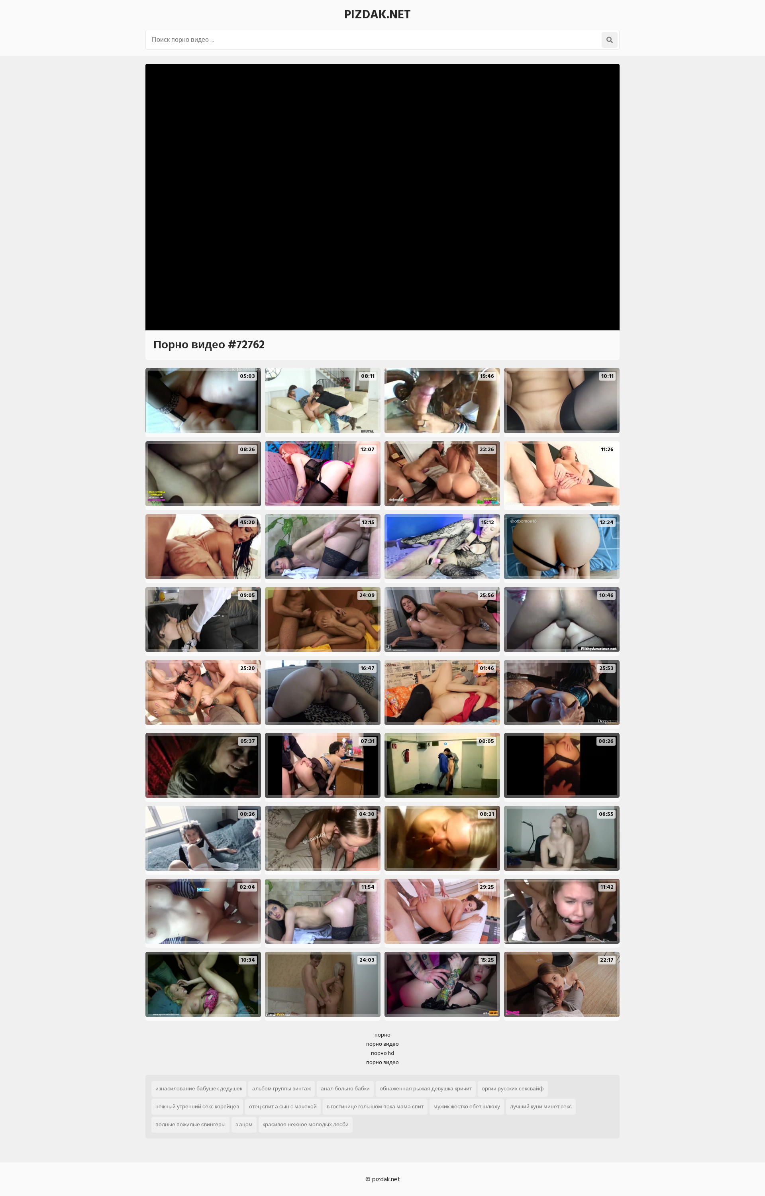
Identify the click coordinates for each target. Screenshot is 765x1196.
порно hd (382, 1053)
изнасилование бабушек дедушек (198, 1088)
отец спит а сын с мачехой (283, 1106)
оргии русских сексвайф (513, 1088)
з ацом (244, 1124)
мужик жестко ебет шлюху (467, 1106)
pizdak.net (377, 14)
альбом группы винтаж (281, 1088)
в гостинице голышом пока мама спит (375, 1106)
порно (382, 1034)
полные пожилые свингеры (190, 1124)
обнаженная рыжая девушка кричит (426, 1088)
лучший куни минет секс (541, 1106)
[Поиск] (610, 40)
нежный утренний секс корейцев (197, 1106)
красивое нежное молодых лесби (306, 1124)
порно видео (382, 1044)
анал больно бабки (345, 1088)
